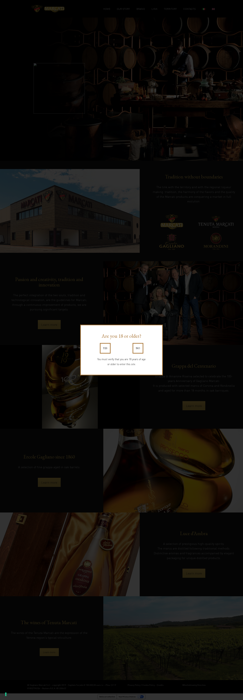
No (138, 348)
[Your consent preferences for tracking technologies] (6, 694)
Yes (105, 348)
